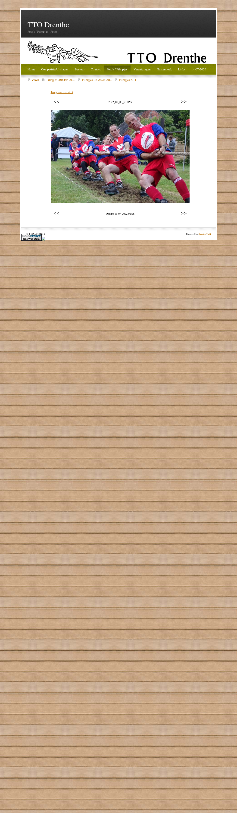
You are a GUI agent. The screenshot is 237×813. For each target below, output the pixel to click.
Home (31, 69)
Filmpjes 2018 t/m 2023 (61, 80)
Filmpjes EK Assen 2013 (97, 80)
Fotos (35, 80)
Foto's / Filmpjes (117, 69)
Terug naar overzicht (62, 92)
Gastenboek (164, 69)
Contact (96, 69)
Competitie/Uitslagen (55, 69)
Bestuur (79, 69)
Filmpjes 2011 (127, 80)
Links (181, 69)
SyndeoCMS (205, 234)
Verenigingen (142, 69)
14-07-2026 (198, 69)
